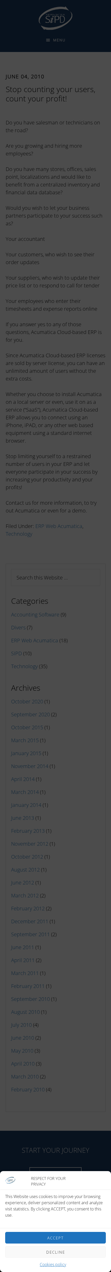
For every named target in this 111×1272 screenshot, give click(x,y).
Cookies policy (53, 1264)
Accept (55, 1237)
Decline (55, 1252)
